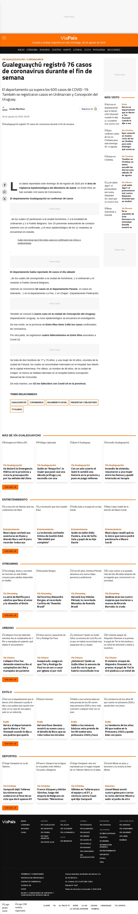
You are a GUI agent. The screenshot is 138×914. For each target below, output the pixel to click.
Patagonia (99, 50)
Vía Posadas (86, 825)
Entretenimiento (108, 851)
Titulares (16, 409)
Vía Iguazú (85, 832)
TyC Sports (120, 906)
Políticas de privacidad (32, 878)
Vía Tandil (45, 832)
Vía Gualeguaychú (13, 59)
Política (103, 837)
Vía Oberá (84, 836)
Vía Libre (123, 836)
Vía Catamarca (67, 832)
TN (54, 906)
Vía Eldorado (86, 829)
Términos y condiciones (32, 874)
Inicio (21, 50)
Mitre (75, 906)
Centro (56, 50)
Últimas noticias (107, 833)
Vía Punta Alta (47, 842)
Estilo (103, 858)
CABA (23, 832)
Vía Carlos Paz (48, 825)
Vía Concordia (87, 851)
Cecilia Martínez (17, 109)
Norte (67, 50)
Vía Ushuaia (105, 825)
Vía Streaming (126, 829)
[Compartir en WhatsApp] (4, 192)
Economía (104, 841)
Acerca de (26, 885)
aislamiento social (57, 402)
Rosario (45, 50)
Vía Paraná (85, 847)
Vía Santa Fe (86, 840)
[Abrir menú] (17, 38)
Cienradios (106, 906)
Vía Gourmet (125, 832)
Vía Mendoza (66, 841)
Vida (102, 862)
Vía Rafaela (85, 844)
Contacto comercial (31, 882)
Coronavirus (35, 59)
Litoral (77, 50)
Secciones (113, 50)
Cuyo (87, 50)
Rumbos (123, 840)
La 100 (84, 906)
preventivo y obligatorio (84, 402)
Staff (23, 889)
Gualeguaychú (18, 402)
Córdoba (32, 50)
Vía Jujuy (64, 825)
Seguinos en (87, 109)
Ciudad (94, 906)
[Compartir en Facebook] (4, 185)
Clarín (47, 906)
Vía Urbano (124, 825)
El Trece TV (64, 906)
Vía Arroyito (47, 829)
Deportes (104, 855)
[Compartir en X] (4, 198)
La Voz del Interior (79, 909)
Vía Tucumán (66, 829)
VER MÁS (9, 487)
